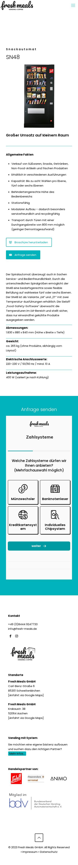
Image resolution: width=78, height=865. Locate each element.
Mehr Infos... (17, 753)
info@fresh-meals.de (22, 629)
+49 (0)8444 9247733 (23, 624)
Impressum (30, 852)
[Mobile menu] (73, 5)
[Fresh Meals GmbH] (17, 5)
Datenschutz (49, 852)
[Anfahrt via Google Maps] (26, 695)
